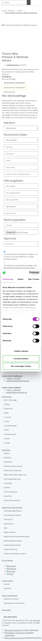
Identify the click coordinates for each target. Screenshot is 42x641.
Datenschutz (9, 524)
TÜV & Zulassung (10, 492)
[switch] (36, 326)
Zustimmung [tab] (8, 279)
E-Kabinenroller (10, 434)
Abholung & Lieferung (12, 470)
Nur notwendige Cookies (21, 366)
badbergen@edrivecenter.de (18, 381)
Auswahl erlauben (21, 359)
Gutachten (8, 496)
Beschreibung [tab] (9, 92)
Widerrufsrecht (10, 532)
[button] (7, 397)
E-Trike (6, 421)
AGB (5, 528)
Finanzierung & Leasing (13, 466)
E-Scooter (7, 417)
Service (33, 638)
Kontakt (7, 584)
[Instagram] (11, 568)
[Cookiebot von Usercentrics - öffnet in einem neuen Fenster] (29, 272)
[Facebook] (11, 566)
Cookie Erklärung (10, 549)
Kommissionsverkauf (12, 500)
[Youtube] (11, 571)
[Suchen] (29, 2)
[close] (4, 21)
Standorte (7, 588)
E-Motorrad (8, 408)
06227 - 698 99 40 (14, 390)
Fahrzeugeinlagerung (12, 479)
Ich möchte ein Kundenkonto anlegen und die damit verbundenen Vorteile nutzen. (20, 266)
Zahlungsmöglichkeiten (13, 511)
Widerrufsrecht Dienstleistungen (16, 536)
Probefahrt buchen (11, 599)
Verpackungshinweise (12, 545)
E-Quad (7, 438)
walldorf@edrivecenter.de (17, 392)
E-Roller (7, 404)
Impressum (8, 519)
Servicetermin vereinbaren (14, 83)
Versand (36, 620)
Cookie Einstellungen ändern (15, 553)
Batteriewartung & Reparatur (15, 475)
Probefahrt (8, 462)
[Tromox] (36, 55)
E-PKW (6, 430)
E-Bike (6, 413)
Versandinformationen (12, 515)
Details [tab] (20, 279)
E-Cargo (7, 443)
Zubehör (7, 487)
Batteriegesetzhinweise (13, 541)
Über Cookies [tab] (33, 279)
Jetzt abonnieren (10, 617)
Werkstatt (7, 457)
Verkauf (7, 453)
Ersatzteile (8, 483)
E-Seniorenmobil (10, 426)
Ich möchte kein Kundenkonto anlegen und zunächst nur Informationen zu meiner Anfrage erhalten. (20, 256)
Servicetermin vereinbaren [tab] (14, 87)
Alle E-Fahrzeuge (10, 400)
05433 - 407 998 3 (14, 378)
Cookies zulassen (21, 351)
